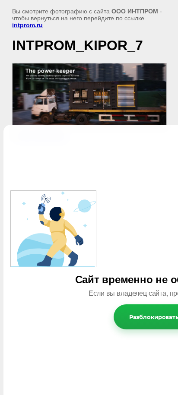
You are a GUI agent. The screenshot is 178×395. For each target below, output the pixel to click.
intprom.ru (27, 25)
